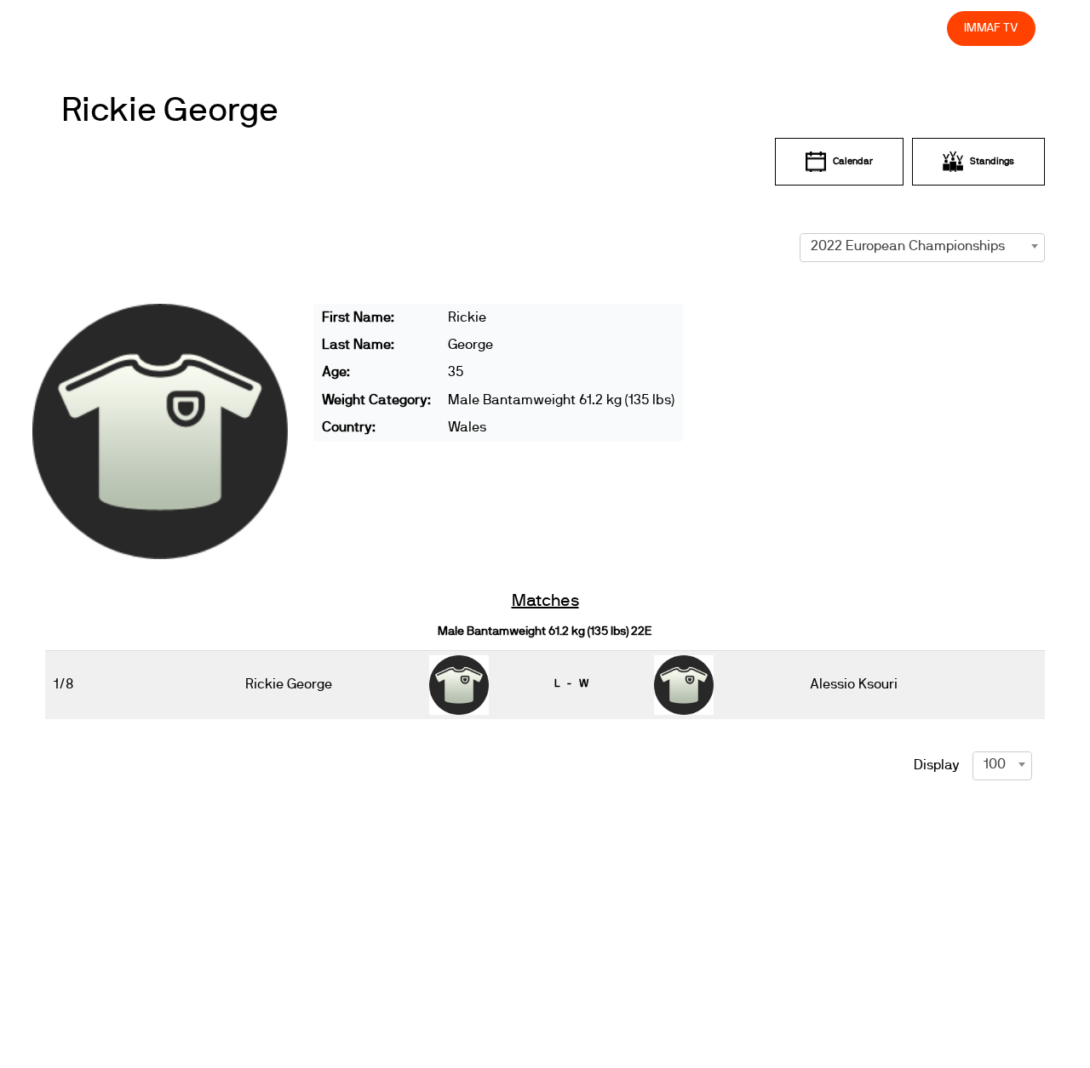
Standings (992, 161)
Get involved (632, 27)
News (433, 27)
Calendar (853, 161)
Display (937, 765)
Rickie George (169, 111)
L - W (571, 683)
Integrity (854, 27)
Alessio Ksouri (854, 684)
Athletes (781, 27)
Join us (713, 27)
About (555, 27)
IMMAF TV (991, 27)
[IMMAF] (94, 28)
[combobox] (922, 246)
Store (917, 27)
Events (493, 27)
